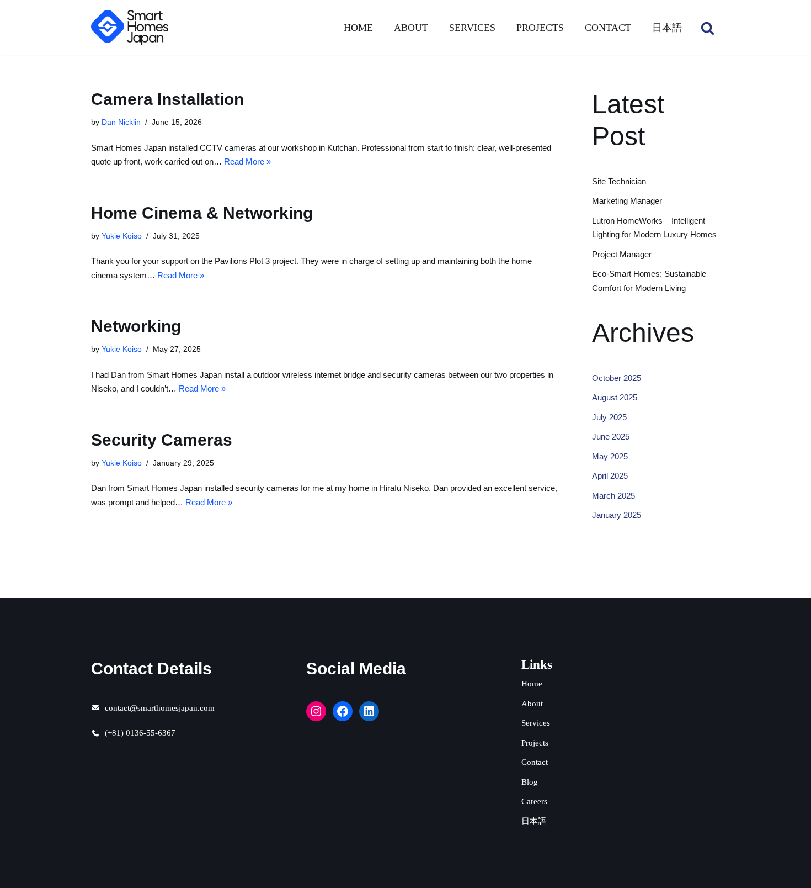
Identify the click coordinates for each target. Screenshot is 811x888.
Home (358, 27)
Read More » (247, 161)
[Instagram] (316, 711)
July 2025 (609, 417)
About (411, 27)
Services (472, 27)
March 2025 (613, 495)
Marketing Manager (627, 200)
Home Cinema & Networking (202, 213)
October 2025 (616, 378)
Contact (608, 27)
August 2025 (614, 397)
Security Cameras (161, 440)
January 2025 (616, 515)
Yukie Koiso (122, 236)
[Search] (707, 28)
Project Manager (622, 254)
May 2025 (610, 456)
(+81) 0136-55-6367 (140, 732)
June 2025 (610, 436)
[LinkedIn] (369, 711)
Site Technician (619, 181)
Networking (136, 326)
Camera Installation (167, 99)
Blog (529, 782)
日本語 (667, 27)
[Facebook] (343, 711)
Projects (540, 27)
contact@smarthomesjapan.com (160, 708)
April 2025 (610, 475)
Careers (534, 801)
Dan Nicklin (121, 122)
